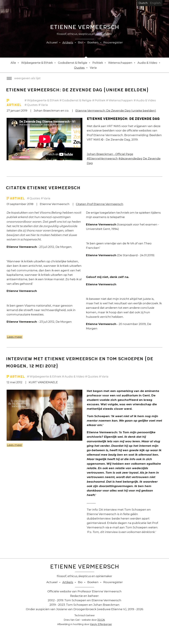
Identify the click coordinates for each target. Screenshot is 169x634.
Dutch (143, 3)
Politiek (97, 62)
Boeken (93, 42)
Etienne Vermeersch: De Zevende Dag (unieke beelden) (115, 110)
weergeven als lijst (27, 78)
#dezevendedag (130, 158)
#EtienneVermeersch (102, 158)
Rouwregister (113, 42)
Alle (13, 62)
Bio (80, 42)
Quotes (79, 67)
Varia (93, 67)
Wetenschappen (120, 62)
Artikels (67, 42)
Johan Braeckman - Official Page (110, 154)
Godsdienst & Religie (72, 62)
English (155, 3)
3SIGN (101, 619)
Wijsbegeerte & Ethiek (37, 62)
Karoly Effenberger (101, 624)
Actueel (52, 42)
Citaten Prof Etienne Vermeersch (99, 204)
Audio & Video (147, 62)
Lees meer (15, 337)
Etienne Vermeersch (84, 28)
